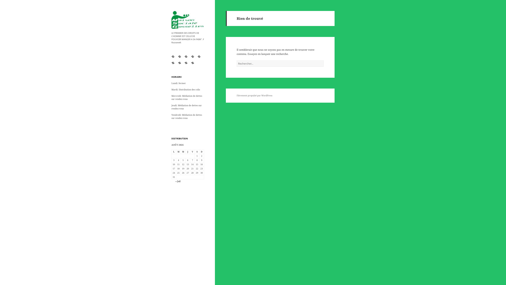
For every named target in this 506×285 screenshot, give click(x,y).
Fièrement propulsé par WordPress (254, 95)
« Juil (178, 181)
